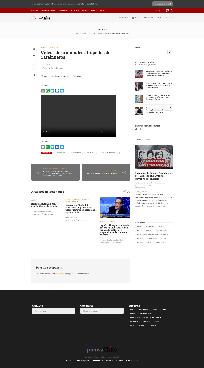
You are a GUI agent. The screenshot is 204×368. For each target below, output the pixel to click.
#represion (153, 238)
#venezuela (160, 242)
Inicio (76, 33)
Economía (75, 10)
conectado (59, 273)
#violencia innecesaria (109, 153)
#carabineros (75, 153)
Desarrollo (63, 10)
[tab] (144, 62)
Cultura (34, 10)
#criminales (90, 153)
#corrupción (150, 226)
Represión (92, 33)
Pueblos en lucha (60, 168)
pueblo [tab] (147, 139)
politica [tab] (138, 139)
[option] (46, 206)
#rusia (164, 238)
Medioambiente (71, 201)
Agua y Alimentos (72, 199)
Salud (102, 10)
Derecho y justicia (48, 10)
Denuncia (45, 47)
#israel (148, 230)
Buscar (138, 47)
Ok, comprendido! (163, 4)
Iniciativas (47, 168)
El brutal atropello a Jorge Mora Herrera (102, 173)
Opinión (112, 221)
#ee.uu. (139, 230)
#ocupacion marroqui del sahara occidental (153, 234)
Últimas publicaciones (145, 18)
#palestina (140, 238)
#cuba (161, 226)
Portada (126, 18)
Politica (85, 10)
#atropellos (60, 153)
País (159, 18)
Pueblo (94, 10)
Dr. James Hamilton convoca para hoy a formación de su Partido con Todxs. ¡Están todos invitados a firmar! (59, 173)
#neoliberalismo (161, 230)
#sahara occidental (144, 242)
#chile (139, 226)
